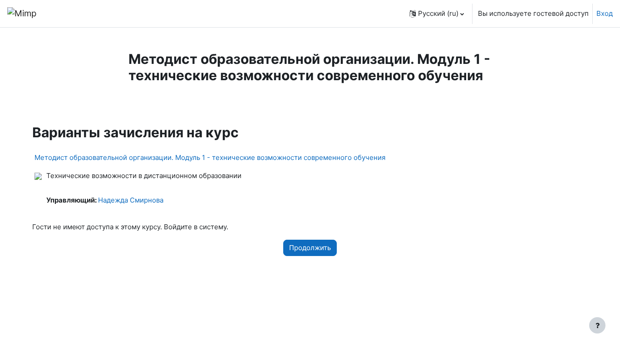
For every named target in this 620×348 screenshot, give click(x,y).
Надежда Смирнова (130, 200)
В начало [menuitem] (69, 13)
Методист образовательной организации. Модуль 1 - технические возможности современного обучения (209, 157)
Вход (604, 13)
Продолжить (310, 247)
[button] (436, 13)
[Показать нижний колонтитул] (597, 325)
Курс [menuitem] (143, 101)
